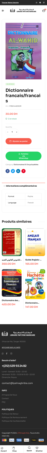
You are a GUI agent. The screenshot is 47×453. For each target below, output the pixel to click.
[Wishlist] (37, 448)
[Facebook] (40, 2)
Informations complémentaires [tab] (21, 186)
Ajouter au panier (20, 141)
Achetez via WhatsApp (23, 156)
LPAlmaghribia (23, 433)
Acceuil (4, 451)
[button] (37, 27)
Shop (14, 451)
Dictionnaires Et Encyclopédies (26, 165)
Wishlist (39, 451)
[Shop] (13, 448)
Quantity (9, 127)
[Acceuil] (2, 448)
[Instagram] (43, 2)
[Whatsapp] (36, 2)
